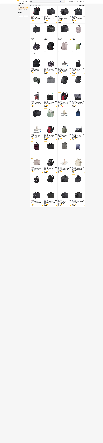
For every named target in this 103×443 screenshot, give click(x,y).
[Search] (64, 1)
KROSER (42, 16)
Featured (83, 5)
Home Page (19, 3)
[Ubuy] (17, 1)
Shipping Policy (20, 10)
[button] (70, 1)
